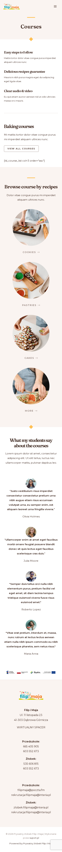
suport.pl (34, 838)
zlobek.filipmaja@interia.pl (31, 807)
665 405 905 (31, 746)
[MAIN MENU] (55, 6)
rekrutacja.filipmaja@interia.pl (31, 795)
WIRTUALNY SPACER (31, 727)
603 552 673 (31, 751)
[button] (21, 148)
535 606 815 (31, 763)
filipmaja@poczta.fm (31, 790)
